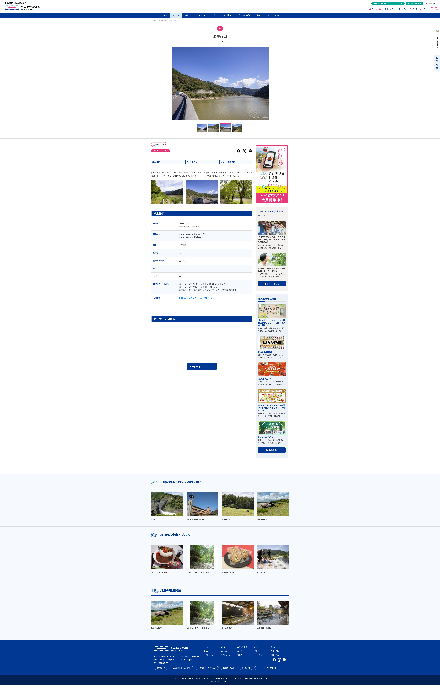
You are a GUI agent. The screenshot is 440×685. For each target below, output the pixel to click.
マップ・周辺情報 (227, 162)
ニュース (374, 9)
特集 (255, 651)
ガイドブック (403, 9)
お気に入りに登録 (161, 151)
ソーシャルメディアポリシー (267, 668)
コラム (222, 647)
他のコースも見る (272, 283)
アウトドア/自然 (243, 15)
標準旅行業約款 (228, 668)
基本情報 (156, 162)
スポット (176, 15)
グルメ (206, 651)
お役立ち (258, 15)
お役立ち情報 (242, 647)
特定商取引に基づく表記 (207, 668)
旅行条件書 (246, 668)
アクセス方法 (191, 162)
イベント (163, 15)
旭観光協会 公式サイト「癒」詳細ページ (196, 297)
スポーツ (214, 15)
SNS (424, 9)
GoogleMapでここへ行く (200, 366)
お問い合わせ (275, 655)
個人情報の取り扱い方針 (181, 668)
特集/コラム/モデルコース (195, 15)
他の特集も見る (271, 450)
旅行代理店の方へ (414, 3)
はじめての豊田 (274, 15)
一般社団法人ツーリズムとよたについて (388, 3)
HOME (154, 20)
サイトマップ (208, 655)
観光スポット (163, 20)
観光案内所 (161, 668)
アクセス (415, 9)
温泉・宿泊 (275, 651)
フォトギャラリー (388, 9)
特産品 (239, 655)
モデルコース (225, 655)
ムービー (240, 651)
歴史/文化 (227, 15)
